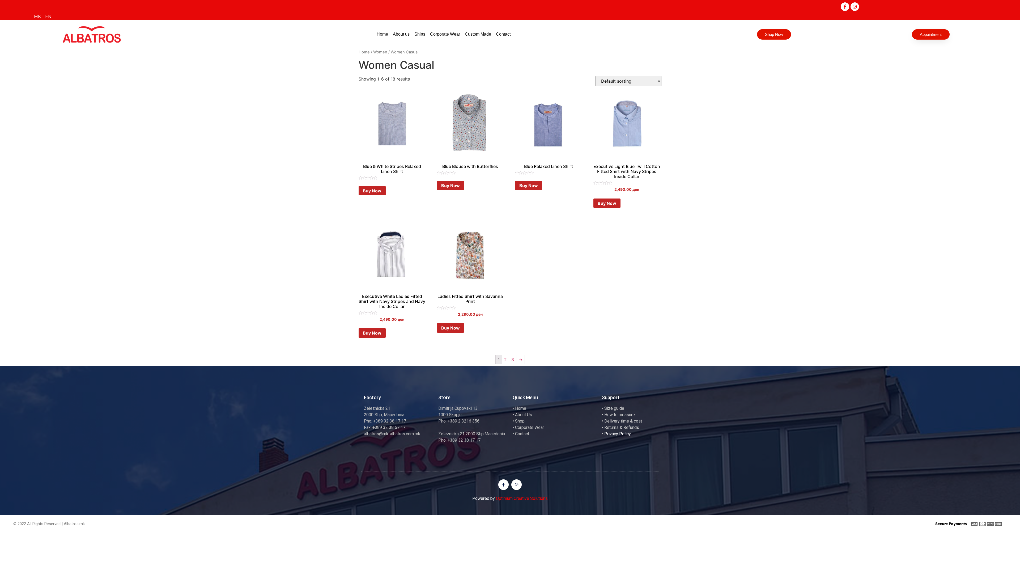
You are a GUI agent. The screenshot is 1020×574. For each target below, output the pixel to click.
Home (382, 34)
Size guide (614, 408)
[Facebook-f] (845, 6)
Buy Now (372, 190)
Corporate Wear (445, 34)
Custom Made (478, 34)
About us (401, 34)
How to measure (619, 414)
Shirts (419, 34)
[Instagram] (855, 6)
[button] (774, 34)
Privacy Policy (617, 433)
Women (380, 52)
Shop (520, 421)
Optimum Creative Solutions (522, 498)
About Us (523, 414)
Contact (503, 34)
